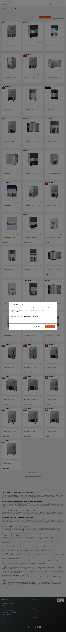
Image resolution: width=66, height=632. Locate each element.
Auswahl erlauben (37, 326)
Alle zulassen (50, 326)
